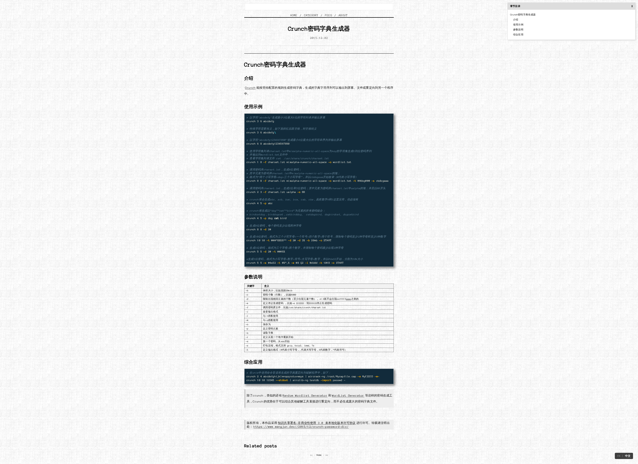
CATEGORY (311, 15)
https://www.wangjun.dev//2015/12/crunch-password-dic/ (301, 426)
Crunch (250, 87)
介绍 (515, 19)
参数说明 (518, 29)
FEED (328, 15)
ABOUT (343, 15)
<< (311, 455)
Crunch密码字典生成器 (523, 14)
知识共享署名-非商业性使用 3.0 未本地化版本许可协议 (317, 422)
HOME (294, 15)
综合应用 (518, 34)
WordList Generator (348, 395)
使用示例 (518, 24)
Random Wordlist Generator (305, 395)
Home (319, 455)
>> (326, 455)
